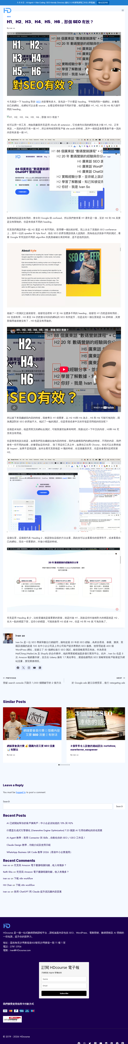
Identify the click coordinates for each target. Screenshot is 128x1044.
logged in (21, 792)
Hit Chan (7, 885)
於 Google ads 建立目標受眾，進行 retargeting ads (98, 681)
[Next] (121, 735)
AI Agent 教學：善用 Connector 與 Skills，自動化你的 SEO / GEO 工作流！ (46, 837)
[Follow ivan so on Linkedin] (40, 667)
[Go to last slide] (7, 735)
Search (6, 801)
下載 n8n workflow (23, 878)
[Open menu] (122, 10)
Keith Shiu (7, 872)
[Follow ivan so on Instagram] (28, 667)
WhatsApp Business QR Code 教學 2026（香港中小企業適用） (39, 852)
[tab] (59, 764)
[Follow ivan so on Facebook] (18, 667)
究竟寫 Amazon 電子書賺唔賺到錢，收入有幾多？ (40, 865)
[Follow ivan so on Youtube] (34, 667)
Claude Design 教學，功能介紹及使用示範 (29, 845)
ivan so (12, 28)
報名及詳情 (103, 2)
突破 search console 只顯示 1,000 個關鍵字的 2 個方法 (32, 681)
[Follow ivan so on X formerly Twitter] (23, 667)
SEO (9, 16)
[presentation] (32, 723)
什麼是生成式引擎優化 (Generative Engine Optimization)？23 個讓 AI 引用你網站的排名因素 (54, 830)
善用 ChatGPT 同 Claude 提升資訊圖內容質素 (38, 891)
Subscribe (64, 993)
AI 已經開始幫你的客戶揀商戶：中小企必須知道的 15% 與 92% (40, 823)
